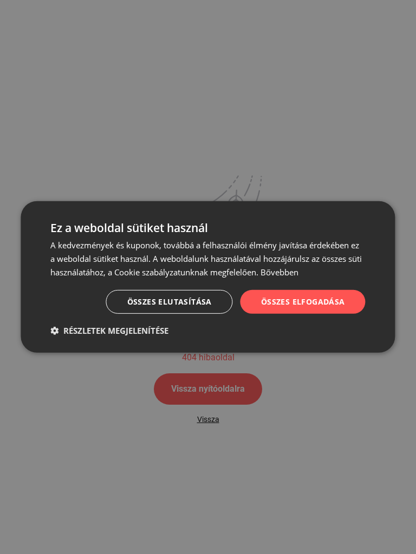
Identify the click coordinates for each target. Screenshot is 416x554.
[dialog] (208, 277)
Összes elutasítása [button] (169, 301)
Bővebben (279, 272)
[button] (109, 331)
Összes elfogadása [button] (303, 301)
